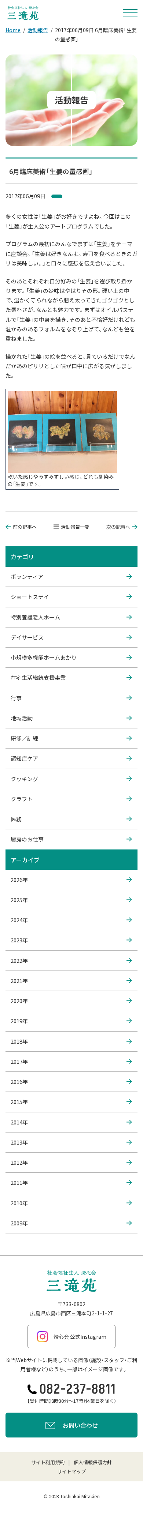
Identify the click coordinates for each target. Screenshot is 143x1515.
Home (13, 30)
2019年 (19, 1021)
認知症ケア (24, 758)
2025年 (19, 900)
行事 (16, 698)
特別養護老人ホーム (35, 617)
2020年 (19, 1001)
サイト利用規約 (48, 1462)
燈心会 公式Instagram (80, 1336)
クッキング (24, 779)
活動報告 (37, 30)
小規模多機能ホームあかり (44, 657)
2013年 (19, 1142)
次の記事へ (118, 526)
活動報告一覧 (75, 526)
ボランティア (27, 576)
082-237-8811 (77, 1389)
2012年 (19, 1162)
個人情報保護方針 (93, 1462)
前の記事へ (25, 526)
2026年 (19, 879)
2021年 (19, 980)
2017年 (19, 1061)
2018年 (19, 1041)
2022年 (19, 960)
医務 (16, 819)
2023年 (19, 940)
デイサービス (27, 637)
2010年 (19, 1203)
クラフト (22, 799)
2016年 (19, 1081)
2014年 (19, 1122)
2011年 (19, 1182)
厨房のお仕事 (27, 839)
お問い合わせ (80, 1425)
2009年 (19, 1223)
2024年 (19, 920)
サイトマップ (71, 1471)
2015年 (19, 1101)
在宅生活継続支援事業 (38, 677)
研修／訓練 (24, 738)
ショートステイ (30, 596)
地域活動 (22, 718)
